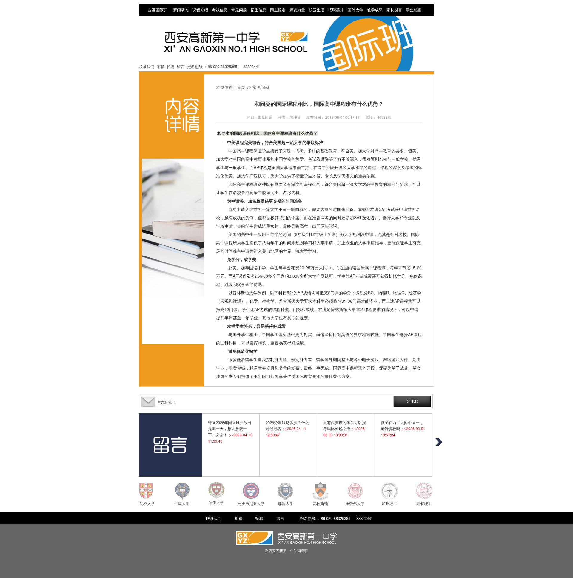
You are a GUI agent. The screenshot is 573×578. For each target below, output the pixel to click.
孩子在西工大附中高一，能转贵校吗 (403, 429)
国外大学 (355, 10)
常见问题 (239, 10)
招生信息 (258, 10)
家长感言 (394, 10)
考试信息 (219, 10)
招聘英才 (336, 10)
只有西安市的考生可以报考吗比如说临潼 (344, 429)
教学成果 (375, 10)
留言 (181, 66)
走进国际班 (157, 10)
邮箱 (160, 66)
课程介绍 (200, 10)
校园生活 (316, 10)
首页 (241, 87)
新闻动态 (181, 10)
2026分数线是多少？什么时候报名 (287, 429)
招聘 (171, 66)
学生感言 (413, 10)
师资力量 (297, 10)
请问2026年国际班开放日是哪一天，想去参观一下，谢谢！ (230, 431)
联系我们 (146, 66)
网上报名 (278, 10)
